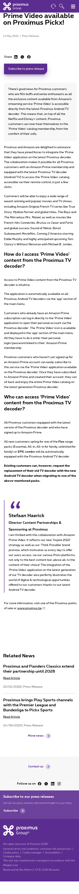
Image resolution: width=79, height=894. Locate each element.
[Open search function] (61, 7)
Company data (12, 856)
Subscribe (11, 810)
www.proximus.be (29, 608)
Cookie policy (11, 852)
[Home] (16, 6)
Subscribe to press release (26, 68)
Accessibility (52, 852)
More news (36, 735)
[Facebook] (29, 56)
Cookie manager (32, 852)
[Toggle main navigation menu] (73, 6)
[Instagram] (59, 783)
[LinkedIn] (16, 56)
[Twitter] (46, 783)
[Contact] (53, 7)
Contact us (35, 766)
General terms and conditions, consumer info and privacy (37, 849)
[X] (22, 56)
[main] (39, 378)
